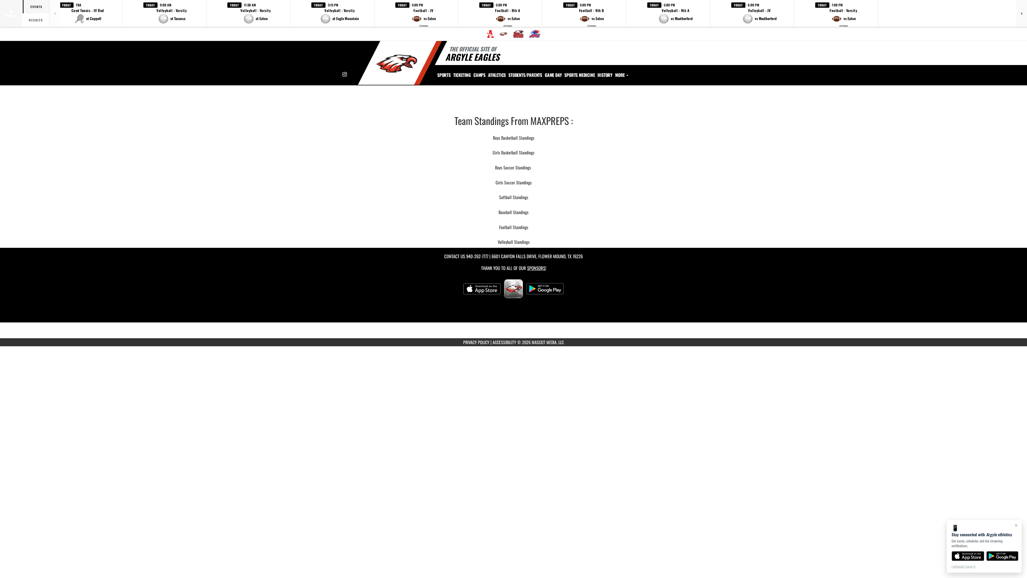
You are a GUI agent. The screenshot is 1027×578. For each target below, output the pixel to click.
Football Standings (513, 227)
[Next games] (1021, 13)
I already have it (963, 566)
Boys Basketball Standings (513, 138)
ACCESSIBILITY (504, 342)
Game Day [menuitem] (553, 75)
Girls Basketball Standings (513, 152)
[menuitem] (490, 34)
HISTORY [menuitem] (604, 75)
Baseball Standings (513, 212)
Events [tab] (36, 7)
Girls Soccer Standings (514, 182)
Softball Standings (513, 197)
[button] (87, 13)
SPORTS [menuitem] (444, 75)
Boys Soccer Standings (513, 167)
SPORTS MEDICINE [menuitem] (579, 75)
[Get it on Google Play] (1002, 556)
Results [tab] (36, 20)
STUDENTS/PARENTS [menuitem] (525, 75)
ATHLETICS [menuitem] (497, 75)
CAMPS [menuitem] (479, 75)
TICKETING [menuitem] (462, 75)
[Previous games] (54, 13)
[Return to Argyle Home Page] (397, 64)
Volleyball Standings (514, 242)
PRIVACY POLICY (476, 342)
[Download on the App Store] (968, 556)
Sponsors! (536, 268)
